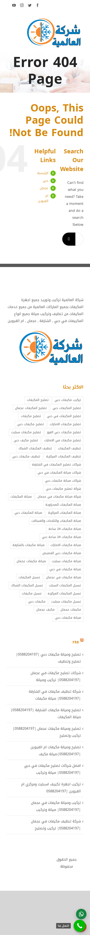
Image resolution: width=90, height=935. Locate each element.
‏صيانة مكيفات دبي (68, 618)
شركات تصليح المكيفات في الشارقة (56, 464)
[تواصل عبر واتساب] (81, 914)
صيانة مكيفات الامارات (65, 545)
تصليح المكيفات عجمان (31, 408)
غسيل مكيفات (32, 593)
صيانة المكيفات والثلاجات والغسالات (56, 521)
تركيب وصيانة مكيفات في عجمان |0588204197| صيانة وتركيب (56, 806)
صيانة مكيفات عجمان (31, 561)
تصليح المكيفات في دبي (64, 416)
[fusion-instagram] (22, 5)
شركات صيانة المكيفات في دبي (59, 473)
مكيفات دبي (36, 601)
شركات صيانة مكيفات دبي (63, 481)
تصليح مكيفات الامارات (65, 424)
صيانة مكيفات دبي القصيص (61, 553)
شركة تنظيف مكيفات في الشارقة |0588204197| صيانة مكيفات (55, 695)
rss (76, 642)
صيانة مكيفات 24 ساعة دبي (61, 537)
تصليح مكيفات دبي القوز (64, 432)
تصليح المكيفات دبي (67, 408)
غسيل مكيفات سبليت (66, 601)
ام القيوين (43, 198)
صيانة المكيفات (21, 497)
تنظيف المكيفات (69, 448)
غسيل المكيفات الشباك (27, 585)
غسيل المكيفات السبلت (65, 585)
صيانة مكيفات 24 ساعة (64, 529)
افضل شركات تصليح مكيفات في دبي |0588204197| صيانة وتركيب (52, 769)
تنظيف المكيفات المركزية (63, 456)
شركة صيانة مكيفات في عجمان (59, 497)
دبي (45, 181)
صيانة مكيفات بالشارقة (28, 545)
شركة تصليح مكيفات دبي (63, 489)
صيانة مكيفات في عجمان (63, 577)
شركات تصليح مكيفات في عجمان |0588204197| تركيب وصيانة (56, 676)
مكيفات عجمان (71, 610)
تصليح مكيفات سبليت (26, 432)
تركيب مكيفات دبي (68, 400)
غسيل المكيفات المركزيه (64, 593)
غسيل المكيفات (29, 577)
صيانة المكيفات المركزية (64, 513)
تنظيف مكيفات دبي (26, 456)
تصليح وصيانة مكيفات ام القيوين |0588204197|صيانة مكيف (56, 750)
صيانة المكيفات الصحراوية (63, 505)
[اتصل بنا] (80, 926)
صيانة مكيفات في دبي (65, 569)
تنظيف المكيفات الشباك (35, 448)
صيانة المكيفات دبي (28, 513)
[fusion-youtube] (14, 5)
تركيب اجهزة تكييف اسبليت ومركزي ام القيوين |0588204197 (51, 788)
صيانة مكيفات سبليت (66, 561)
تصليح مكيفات (31, 416)
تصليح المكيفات (38, 400)
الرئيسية (42, 173)
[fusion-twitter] (29, 5)
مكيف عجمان (45, 610)
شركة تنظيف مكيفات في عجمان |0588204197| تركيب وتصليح (56, 825)
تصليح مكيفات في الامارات (62, 440)
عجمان (44, 188)
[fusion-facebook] (37, 5)
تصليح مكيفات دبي (30, 424)
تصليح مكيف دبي (26, 440)
